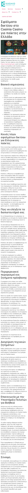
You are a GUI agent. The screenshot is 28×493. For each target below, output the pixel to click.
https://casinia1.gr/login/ (8, 64)
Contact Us (15, 12)
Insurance (18, 9)
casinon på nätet (7, 16)
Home (3, 9)
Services (10, 9)
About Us (4, 12)
